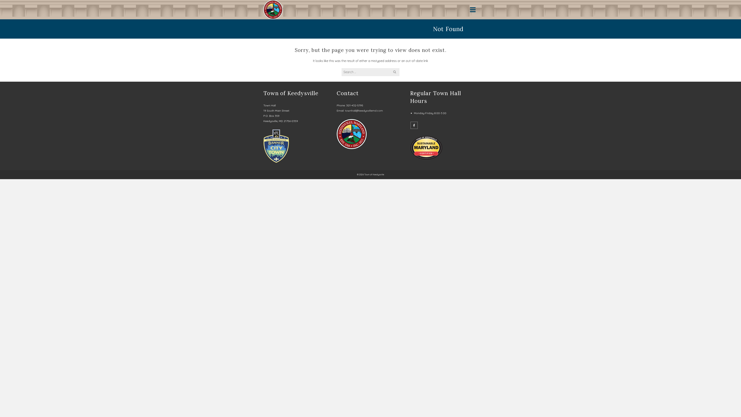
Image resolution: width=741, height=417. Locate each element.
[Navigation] (473, 9)
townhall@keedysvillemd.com (364, 110)
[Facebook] (414, 125)
